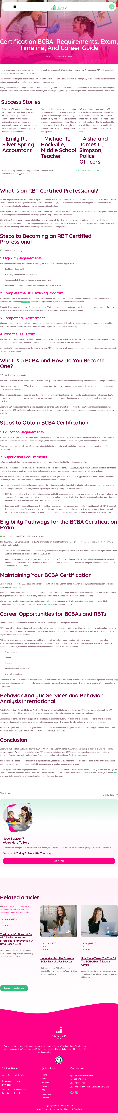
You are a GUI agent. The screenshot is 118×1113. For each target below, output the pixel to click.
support (91, 628)
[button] (15, 6)
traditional (90, 559)
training (27, 323)
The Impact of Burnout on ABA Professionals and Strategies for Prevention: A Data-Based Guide (16, 939)
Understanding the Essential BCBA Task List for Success (57, 960)
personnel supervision (14, 389)
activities (14, 596)
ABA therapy (49, 604)
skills (115, 773)
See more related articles (14, 988)
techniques (25, 302)
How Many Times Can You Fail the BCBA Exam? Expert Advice (98, 961)
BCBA (48, 56)
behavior (65, 471)
